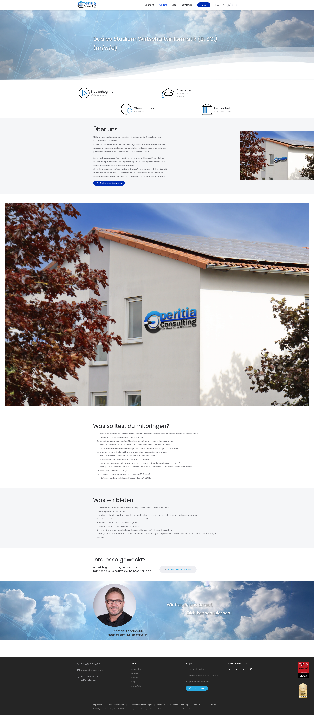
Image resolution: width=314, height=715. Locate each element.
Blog (174, 4)
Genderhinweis (199, 704)
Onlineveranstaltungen (142, 704)
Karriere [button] (163, 4)
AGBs (213, 704)
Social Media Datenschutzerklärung (172, 704)
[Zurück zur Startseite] (86, 5)
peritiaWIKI (186, 4)
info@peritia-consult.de (92, 670)
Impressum (98, 704)
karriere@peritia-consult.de (180, 569)
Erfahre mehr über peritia (111, 183)
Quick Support (199, 688)
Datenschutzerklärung (117, 704)
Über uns (149, 4)
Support (204, 5)
